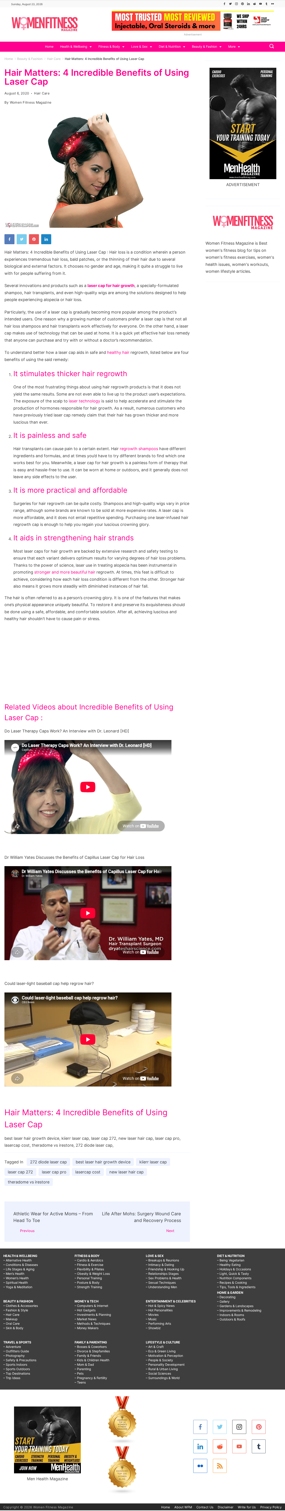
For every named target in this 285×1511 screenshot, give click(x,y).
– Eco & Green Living (161, 1351)
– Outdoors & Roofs (231, 1319)
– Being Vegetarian (230, 1260)
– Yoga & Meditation (17, 1287)
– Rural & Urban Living (162, 1369)
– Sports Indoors (15, 1364)
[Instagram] (236, 3)
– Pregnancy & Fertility (91, 1378)
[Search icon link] (270, 46)
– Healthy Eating (229, 1265)
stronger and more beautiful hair (64, 572)
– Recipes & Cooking (232, 1282)
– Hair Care (11, 1314)
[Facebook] (224, 3)
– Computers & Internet (91, 1306)
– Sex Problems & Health (163, 1278)
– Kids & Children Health (92, 1360)
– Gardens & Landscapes (235, 1306)
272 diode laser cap (48, 1162)
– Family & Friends (88, 1355)
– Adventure (12, 1347)
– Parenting (83, 1369)
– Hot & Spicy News (160, 1306)
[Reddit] (254, 3)
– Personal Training (88, 1278)
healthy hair (118, 352)
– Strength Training (88, 1287)
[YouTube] (260, 3)
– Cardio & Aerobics (89, 1260)
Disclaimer (225, 1507)
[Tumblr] (266, 3)
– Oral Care (11, 1323)
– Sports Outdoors (16, 1369)
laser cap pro (54, 1172)
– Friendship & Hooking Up (165, 1269)
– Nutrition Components (234, 1278)
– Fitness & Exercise (89, 1265)
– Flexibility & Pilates (89, 1269)
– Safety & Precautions (19, 1360)
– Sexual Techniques (161, 1282)
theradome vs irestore (28, 1182)
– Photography (14, 1355)
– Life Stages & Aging (19, 1269)
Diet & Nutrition (170, 46)
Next (170, 1230)
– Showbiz (153, 1328)
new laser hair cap (126, 1172)
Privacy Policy (271, 1507)
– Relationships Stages (162, 1273)
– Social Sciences (158, 1373)
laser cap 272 (20, 1172)
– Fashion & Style (15, 1310)
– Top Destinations (16, 1373)
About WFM (183, 1507)
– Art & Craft (155, 1347)
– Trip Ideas (11, 1378)
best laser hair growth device (103, 1162)
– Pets (79, 1373)
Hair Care (42, 93)
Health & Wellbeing (73, 46)
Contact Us (204, 1507)
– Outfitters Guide (16, 1351)
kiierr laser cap (153, 1162)
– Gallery (223, 1301)
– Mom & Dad (84, 1364)
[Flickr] (272, 3)
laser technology (84, 401)
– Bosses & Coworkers (91, 1347)
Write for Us (247, 1507)
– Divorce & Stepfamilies (92, 1351)
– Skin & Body (13, 1328)
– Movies (152, 1314)
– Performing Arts (158, 1323)
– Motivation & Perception (164, 1355)
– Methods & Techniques (92, 1323)
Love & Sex (139, 46)
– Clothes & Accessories (20, 1306)
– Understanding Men (161, 1287)
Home (49, 46)
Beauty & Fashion (204, 46)
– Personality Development (165, 1364)
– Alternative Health (17, 1260)
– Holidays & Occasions (234, 1269)
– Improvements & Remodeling (239, 1310)
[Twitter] (230, 3)
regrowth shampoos (139, 448)
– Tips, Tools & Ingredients (236, 1287)
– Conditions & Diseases (20, 1265)
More (232, 46)
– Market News (85, 1319)
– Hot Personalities (159, 1310)
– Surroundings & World (163, 1378)
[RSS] (220, 1466)
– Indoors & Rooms (230, 1315)
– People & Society (159, 1360)
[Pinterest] (242, 3)
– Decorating (226, 1297)
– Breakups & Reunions (162, 1260)
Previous (27, 1230)
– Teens (80, 1382)
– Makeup (10, 1319)
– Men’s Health (13, 1273)
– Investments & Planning (93, 1314)
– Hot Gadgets (85, 1310)
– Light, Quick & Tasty (233, 1273)
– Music (151, 1319)
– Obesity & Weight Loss (92, 1273)
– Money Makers (86, 1328)
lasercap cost (87, 1172)
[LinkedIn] (248, 3)
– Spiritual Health (15, 1282)
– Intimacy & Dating (160, 1265)
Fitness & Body (109, 46)
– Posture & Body (87, 1282)
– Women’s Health (16, 1278)
